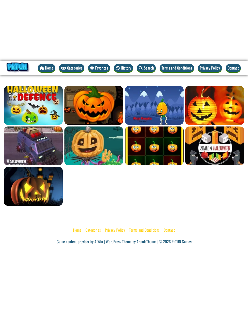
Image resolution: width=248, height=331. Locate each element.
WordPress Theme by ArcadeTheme (131, 241)
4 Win (98, 241)
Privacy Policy (210, 68)
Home (77, 230)
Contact (233, 68)
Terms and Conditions (177, 68)
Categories (93, 230)
